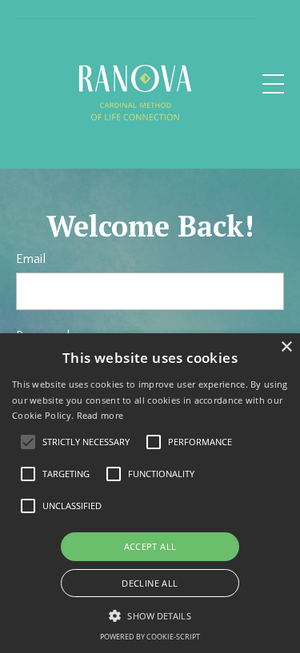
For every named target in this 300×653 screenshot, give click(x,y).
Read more (100, 415)
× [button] (286, 347)
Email (31, 259)
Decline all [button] (150, 583)
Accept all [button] (150, 546)
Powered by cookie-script (150, 636)
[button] (149, 615)
